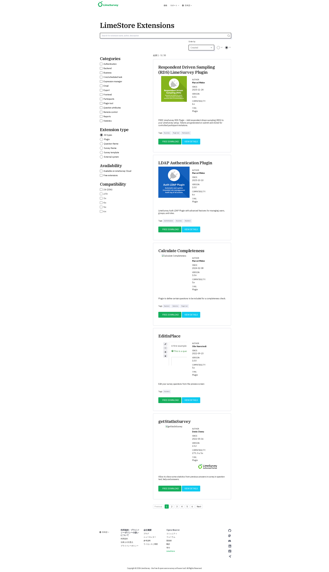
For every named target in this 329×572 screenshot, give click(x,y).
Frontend (107, 94)
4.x (104, 202)
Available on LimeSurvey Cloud (117, 171)
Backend (107, 68)
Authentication (110, 64)
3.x (104, 198)
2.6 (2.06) (107, 189)
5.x (104, 207)
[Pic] (174, 89)
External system (111, 157)
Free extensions (110, 175)
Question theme (111, 143)
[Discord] (229, 541)
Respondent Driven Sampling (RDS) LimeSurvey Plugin (186, 69)
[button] (175, 5)
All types (108, 135)
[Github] (229, 531)
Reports (107, 116)
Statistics (107, 121)
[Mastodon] (229, 536)
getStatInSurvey (174, 421)
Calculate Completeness (181, 250)
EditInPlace (169, 335)
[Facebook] (230, 551)
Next (199, 506)
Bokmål (190, 11)
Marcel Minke (198, 82)
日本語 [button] (187, 5)
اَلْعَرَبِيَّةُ (170, 11)
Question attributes (112, 107)
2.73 (105, 194)
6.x (104, 211)
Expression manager (112, 81)
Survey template (111, 152)
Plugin (107, 139)
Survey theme (110, 148)
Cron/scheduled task (112, 77)
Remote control (110, 112)
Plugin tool (108, 103)
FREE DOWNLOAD (170, 141)
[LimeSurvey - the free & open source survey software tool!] (108, 5)
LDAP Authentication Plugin (185, 162)
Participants (108, 99)
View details (191, 141)
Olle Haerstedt (199, 346)
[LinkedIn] (230, 546)
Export (106, 90)
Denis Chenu (198, 431)
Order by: (192, 41)
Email (106, 86)
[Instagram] (230, 556)
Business (107, 72)
